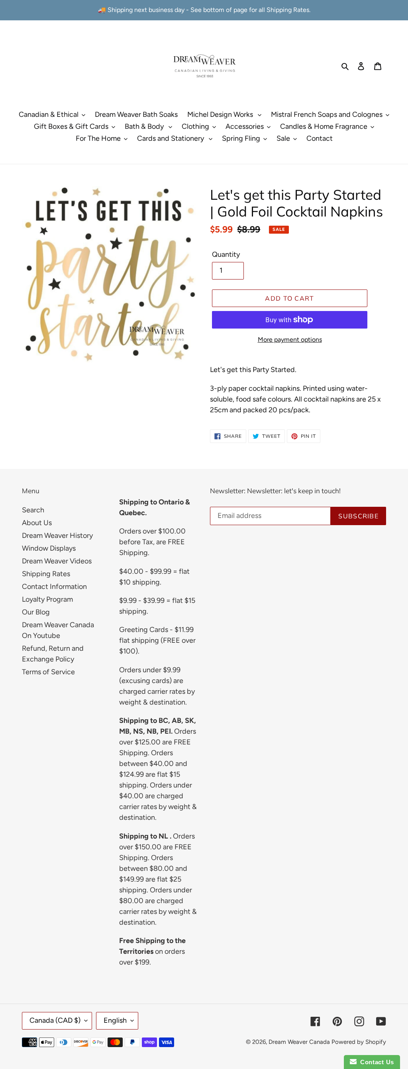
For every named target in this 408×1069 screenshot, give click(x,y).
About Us (37, 522)
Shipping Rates (46, 573)
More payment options (290, 339)
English (115, 1020)
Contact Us (375, 1062)
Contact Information (54, 586)
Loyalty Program (47, 599)
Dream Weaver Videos (57, 561)
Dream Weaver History (57, 535)
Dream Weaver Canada (299, 1041)
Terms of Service (48, 671)
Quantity (226, 254)
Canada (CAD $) (54, 1020)
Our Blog (36, 612)
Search (33, 510)
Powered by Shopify (359, 1041)
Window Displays (49, 548)
